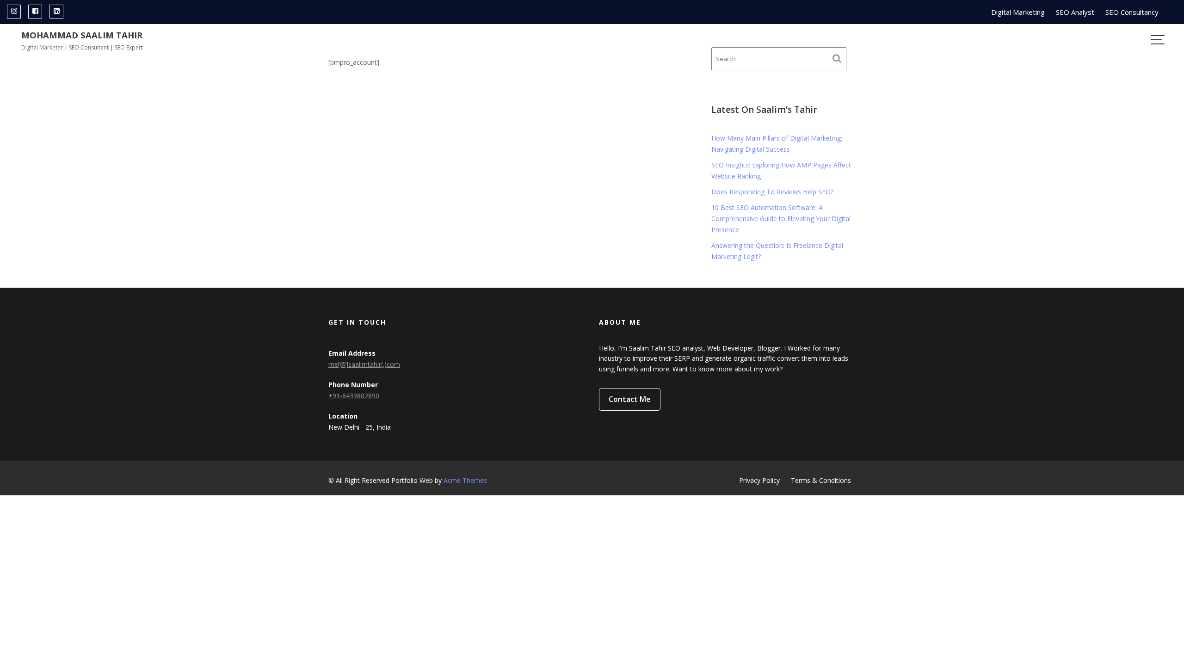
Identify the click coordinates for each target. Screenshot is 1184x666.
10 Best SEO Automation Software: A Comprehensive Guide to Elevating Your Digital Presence (781, 218)
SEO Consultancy (1132, 12)
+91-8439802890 (353, 395)
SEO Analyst (1075, 12)
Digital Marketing (1018, 12)
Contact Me (630, 399)
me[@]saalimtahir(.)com (364, 364)
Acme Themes (465, 480)
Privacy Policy (759, 480)
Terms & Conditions (821, 480)
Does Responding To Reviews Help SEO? (772, 191)
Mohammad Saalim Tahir (81, 35)
